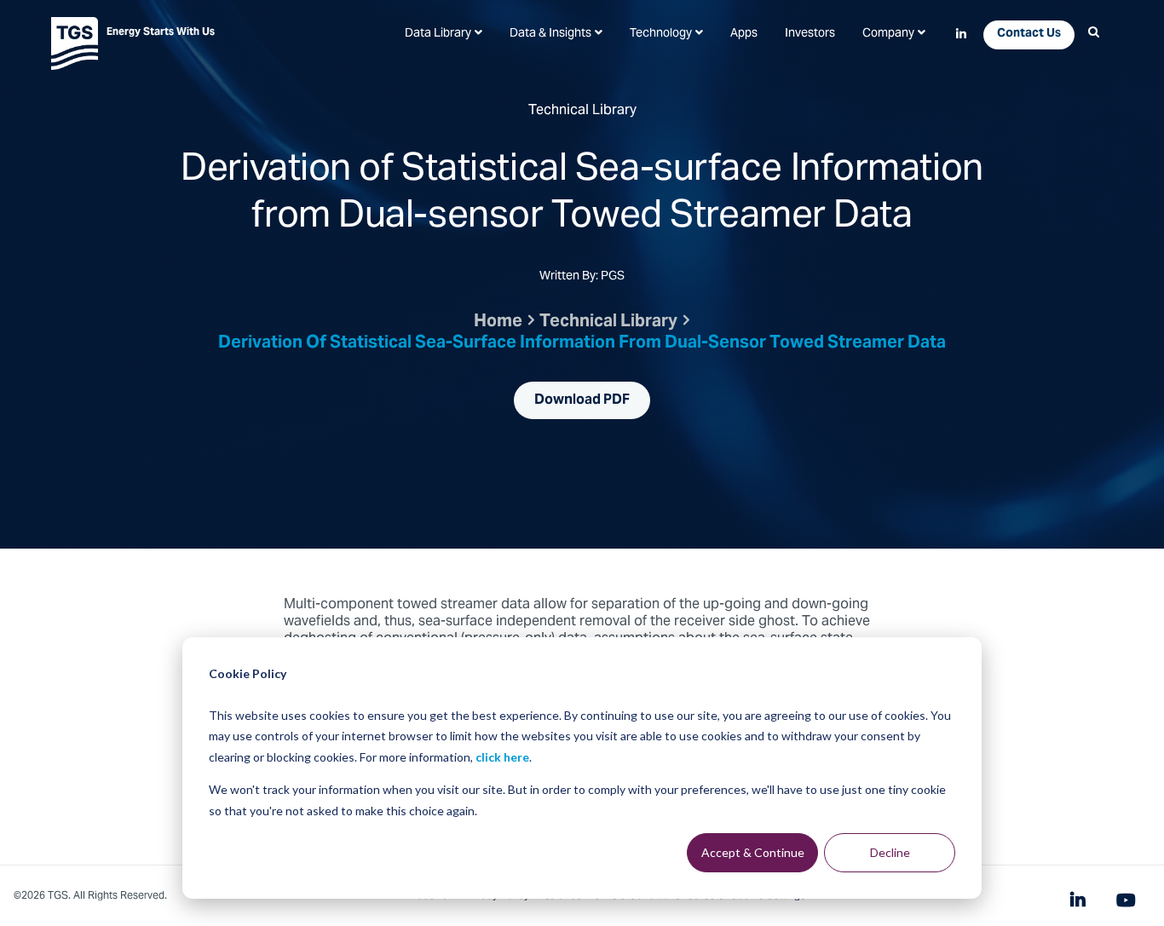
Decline (890, 852)
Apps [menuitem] (744, 34)
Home (498, 322)
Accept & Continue (752, 852)
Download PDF (582, 400)
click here (502, 757)
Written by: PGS (582, 277)
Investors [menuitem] (810, 34)
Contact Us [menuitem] (1029, 34)
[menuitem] (443, 34)
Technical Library (608, 322)
